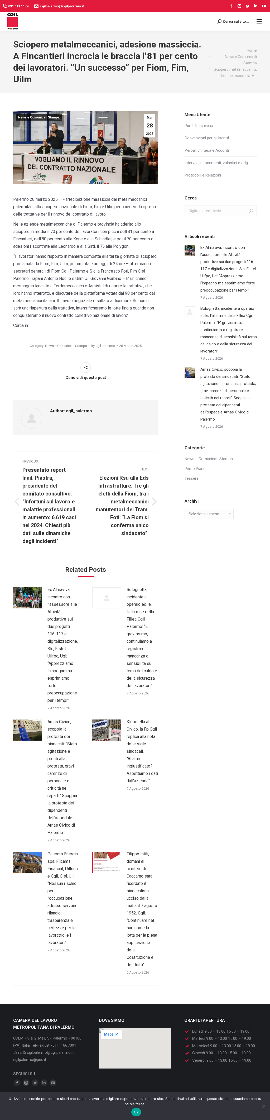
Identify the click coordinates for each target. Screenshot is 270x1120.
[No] (263, 1106)
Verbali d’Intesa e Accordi (207, 150)
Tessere (192, 478)
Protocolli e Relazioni (203, 175)
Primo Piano (195, 468)
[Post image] (27, 597)
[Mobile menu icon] (259, 21)
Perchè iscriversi (199, 125)
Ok (136, 1112)
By (103, 346)
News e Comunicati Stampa (39, 117)
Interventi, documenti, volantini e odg (216, 162)
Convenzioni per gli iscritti (207, 138)
